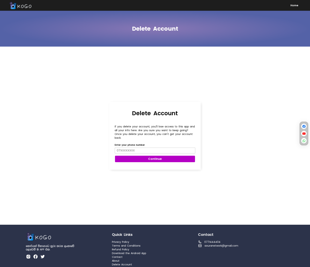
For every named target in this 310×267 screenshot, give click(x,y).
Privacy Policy (120, 242)
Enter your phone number (130, 145)
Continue (155, 159)
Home (294, 5)
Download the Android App (129, 253)
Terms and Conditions (126, 245)
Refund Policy (120, 249)
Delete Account (122, 264)
